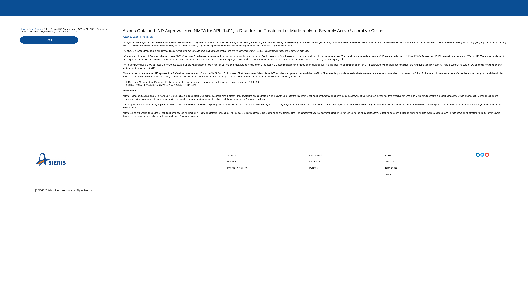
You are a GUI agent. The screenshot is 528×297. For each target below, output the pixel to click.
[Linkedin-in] (478, 155)
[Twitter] (482, 155)
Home (24, 29)
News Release (35, 29)
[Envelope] (487, 155)
